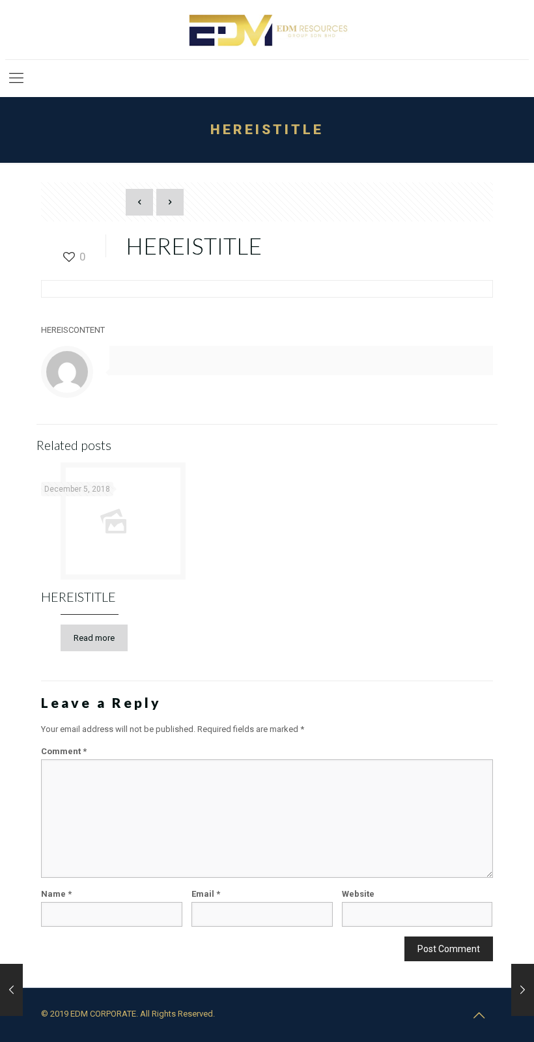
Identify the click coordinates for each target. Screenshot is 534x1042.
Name (56, 894)
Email (205, 894)
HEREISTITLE (78, 596)
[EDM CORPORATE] (266, 29)
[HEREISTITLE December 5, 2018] (11, 990)
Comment (64, 751)
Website (358, 894)
